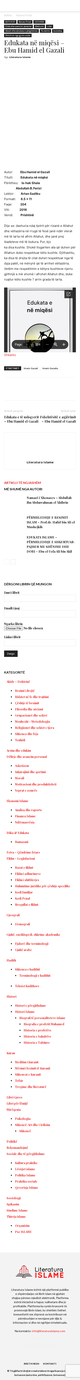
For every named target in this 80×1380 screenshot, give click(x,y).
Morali (19, 778)
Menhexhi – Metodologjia (32, 722)
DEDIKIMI (39, 21)
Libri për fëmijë (17, 1103)
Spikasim (13, 1204)
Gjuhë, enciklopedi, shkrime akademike (33, 935)
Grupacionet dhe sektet (31, 715)
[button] (74, 5)
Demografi (22, 924)
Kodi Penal (22, 898)
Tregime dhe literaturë (30, 1087)
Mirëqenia (14, 1110)
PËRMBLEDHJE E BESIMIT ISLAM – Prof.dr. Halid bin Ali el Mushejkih (51, 522)
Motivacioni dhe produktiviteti (35, 784)
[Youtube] (57, 1343)
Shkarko (10, 355)
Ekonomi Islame (18, 801)
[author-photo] (40, 456)
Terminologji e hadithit (34, 976)
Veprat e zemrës (26, 790)
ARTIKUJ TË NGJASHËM (22, 483)
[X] (30, 392)
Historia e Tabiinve (37, 1043)
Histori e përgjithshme (30, 1006)
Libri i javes (14, 1097)
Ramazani (21, 842)
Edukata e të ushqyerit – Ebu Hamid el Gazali (21, 419)
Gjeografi (13, 915)
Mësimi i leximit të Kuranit (32, 1068)
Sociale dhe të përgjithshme (26, 1154)
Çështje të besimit (27, 703)
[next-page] (13, 561)
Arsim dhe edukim (19, 751)
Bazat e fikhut (24, 868)
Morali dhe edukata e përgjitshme (21, 30)
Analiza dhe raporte (28, 810)
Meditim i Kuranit (27, 1062)
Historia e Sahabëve (37, 1036)
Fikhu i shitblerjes (27, 880)
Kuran (11, 1053)
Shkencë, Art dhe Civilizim (32, 1125)
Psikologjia (23, 1119)
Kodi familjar (24, 892)
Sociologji (14, 1198)
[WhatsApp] (49, 392)
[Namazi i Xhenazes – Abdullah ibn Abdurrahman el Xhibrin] (14, 502)
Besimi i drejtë (25, 691)
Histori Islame (25, 1012)
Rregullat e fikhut (26, 905)
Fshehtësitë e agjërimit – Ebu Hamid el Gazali (58, 419)
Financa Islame (25, 816)
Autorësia (57, 30)
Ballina (8, 15)
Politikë (12, 1141)
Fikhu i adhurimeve (28, 874)
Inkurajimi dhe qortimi (30, 772)
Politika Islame (25, 1175)
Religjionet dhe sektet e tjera (34, 728)
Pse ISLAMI (23, 1232)
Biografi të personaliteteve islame (42, 1018)
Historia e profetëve (37, 1030)
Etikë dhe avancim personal (18, 26)
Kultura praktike (26, 1163)
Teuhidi (20, 740)
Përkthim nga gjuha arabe (17, 35)
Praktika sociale (26, 1181)
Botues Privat (24, 15)
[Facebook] (21, 392)
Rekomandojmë (17, 1148)
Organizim (22, 1226)
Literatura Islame (20, 57)
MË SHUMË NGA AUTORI (23, 489)
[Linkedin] (59, 392)
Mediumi (39, 26)
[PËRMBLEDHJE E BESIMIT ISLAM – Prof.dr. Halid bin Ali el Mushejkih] (14, 522)
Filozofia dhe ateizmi (29, 709)
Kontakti (49, 1363)
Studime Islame (17, 1210)
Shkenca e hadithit (27, 969)
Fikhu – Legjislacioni (21, 858)
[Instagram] (34, 1342)
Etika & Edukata (18, 833)
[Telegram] (68, 392)
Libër (49, 26)
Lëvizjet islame (25, 1169)
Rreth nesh (31, 1363)
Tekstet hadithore (27, 986)
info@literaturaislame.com (48, 1331)
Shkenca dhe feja (26, 734)
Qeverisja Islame (26, 1188)
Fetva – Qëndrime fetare (23, 852)
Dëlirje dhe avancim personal (27, 757)
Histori (11, 996)
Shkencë (25, 1131)
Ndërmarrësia (24, 822)
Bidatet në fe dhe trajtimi (32, 697)
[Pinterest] (40, 392)
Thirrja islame (16, 1217)
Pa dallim (45, 30)
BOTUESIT (10, 21)
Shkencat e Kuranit (28, 1074)
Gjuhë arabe (23, 950)
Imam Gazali (31, 368)
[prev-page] (6, 561)
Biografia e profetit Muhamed (44, 1024)
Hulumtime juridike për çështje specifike (42, 886)
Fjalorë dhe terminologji (31, 944)
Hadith (11, 960)
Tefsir (19, 1081)
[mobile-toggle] (7, 5)
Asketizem (22, 766)
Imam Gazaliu (50, 368)
